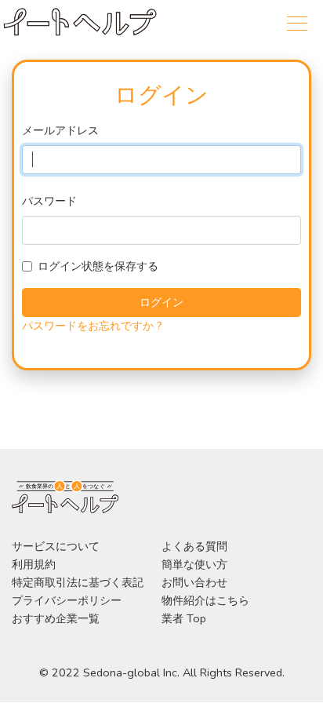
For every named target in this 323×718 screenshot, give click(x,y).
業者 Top (184, 618)
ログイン (161, 302)
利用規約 (34, 564)
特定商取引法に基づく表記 (77, 582)
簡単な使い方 (194, 564)
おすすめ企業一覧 (56, 618)
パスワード (49, 201)
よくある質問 (194, 546)
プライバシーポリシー (67, 600)
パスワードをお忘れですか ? (92, 325)
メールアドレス (60, 130)
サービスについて (56, 546)
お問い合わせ (194, 582)
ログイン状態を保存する (98, 266)
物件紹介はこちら (205, 600)
